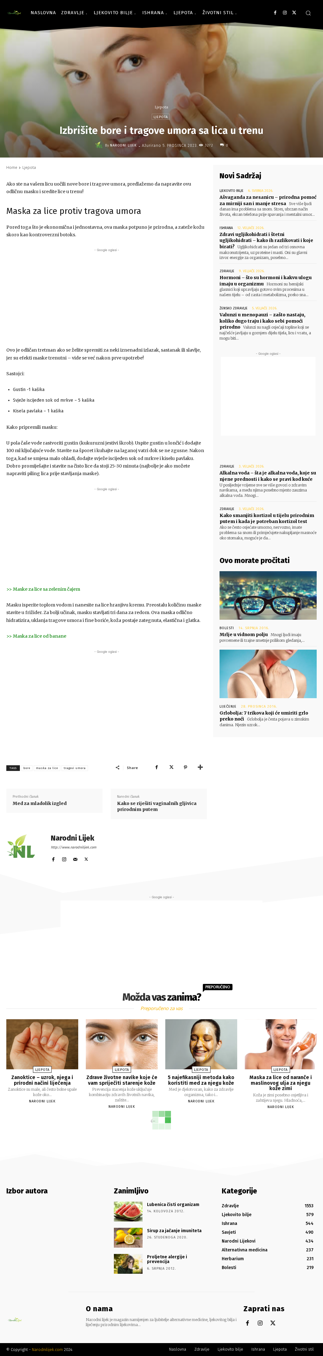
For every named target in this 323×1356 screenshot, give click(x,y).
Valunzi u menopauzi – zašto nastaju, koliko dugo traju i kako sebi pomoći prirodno (262, 321)
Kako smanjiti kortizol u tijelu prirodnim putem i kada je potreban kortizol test (267, 519)
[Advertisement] (106, 297)
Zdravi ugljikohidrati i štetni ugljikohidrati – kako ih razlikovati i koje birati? (266, 241)
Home (11, 167)
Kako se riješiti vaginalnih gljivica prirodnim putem (157, 807)
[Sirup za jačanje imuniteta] (128, 1238)
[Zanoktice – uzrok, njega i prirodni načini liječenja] (42, 1044)
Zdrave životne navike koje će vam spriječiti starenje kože (121, 1080)
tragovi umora (75, 768)
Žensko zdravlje (234, 308)
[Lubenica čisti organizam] (128, 1211)
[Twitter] (294, 12)
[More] (200, 767)
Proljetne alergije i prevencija (167, 1259)
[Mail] (75, 858)
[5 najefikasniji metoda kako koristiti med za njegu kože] (201, 1044)
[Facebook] (275, 12)
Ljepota (161, 107)
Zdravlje (227, 271)
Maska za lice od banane (39, 636)
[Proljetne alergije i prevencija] (128, 1264)
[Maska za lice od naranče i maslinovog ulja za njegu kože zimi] (281, 1044)
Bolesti (227, 628)
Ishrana (226, 228)
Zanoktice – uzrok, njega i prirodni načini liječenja (42, 1080)
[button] (308, 12)
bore (26, 768)
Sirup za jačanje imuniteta (174, 1230)
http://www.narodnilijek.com (73, 847)
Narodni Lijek (123, 145)
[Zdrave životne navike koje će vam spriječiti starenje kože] (122, 1044)
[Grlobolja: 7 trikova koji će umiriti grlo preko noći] (268, 674)
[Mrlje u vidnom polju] (268, 595)
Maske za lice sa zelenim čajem (46, 589)
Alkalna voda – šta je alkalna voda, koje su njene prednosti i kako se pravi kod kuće (268, 476)
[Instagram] (284, 12)
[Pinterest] (185, 767)
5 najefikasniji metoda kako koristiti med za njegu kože (201, 1080)
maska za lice (47, 768)
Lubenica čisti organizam (173, 1204)
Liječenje (228, 706)
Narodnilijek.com (47, 1349)
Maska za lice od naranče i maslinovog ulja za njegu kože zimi (281, 1082)
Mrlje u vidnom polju (244, 634)
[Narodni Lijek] (100, 145)
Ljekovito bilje (232, 190)
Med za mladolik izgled (40, 803)
